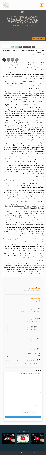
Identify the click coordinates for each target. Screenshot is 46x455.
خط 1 (33, 46)
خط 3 (25, 46)
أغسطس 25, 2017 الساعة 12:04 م (34, 339)
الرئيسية (43, 43)
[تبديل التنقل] (42, 5)
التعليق (39, 376)
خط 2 (29, 46)
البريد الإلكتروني (38, 399)
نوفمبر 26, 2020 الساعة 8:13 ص (34, 349)
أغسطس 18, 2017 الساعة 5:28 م (34, 309)
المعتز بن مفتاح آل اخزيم (35, 297)
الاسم (40, 392)
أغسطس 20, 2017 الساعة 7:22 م (34, 319)
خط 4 (20, 46)
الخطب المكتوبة (38, 43)
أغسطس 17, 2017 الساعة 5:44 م (34, 298)
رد (39, 292)
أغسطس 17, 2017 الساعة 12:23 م (34, 288)
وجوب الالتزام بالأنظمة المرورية (29, 38)
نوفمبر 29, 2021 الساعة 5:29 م (31, 327)
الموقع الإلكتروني (38, 405)
